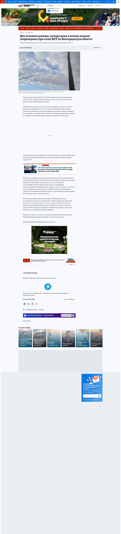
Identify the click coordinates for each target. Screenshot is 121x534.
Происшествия (89, 28)
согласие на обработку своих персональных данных (90, 399)
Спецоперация (22, 1)
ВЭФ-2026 (33, 28)
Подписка (98, 5)
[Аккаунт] (118, 1)
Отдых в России (69, 28)
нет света (46, 203)
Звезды (60, 1)
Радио (83, 5)
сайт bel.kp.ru (40, 215)
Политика (32, 1)
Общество (39, 1)
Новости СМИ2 (27, 321)
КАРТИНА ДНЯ (41, 309)
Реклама (89, 5)
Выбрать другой (54, 10)
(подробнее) (52, 278)
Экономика (47, 1)
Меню (2, 1)
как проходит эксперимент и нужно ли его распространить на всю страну (55, 169)
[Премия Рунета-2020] (40, 5)
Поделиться (97, 47)
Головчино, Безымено (67, 187)
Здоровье (67, 1)
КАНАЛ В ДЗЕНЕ (49, 222)
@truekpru (31, 295)
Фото (9, 1)
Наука (84, 1)
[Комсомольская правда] (26, 5)
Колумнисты (96, 1)
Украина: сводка (54, 28)
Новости (28, 28)
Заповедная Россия (79, 28)
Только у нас (39, 28)
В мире (54, 1)
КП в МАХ (62, 28)
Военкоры (46, 28)
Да (48, 10)
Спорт (89, 1)
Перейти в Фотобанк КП (39, 93)
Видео (15, 1)
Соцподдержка (76, 1)
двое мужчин (41, 109)
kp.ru (73, 299)
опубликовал (59, 99)
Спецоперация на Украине (31, 309)
